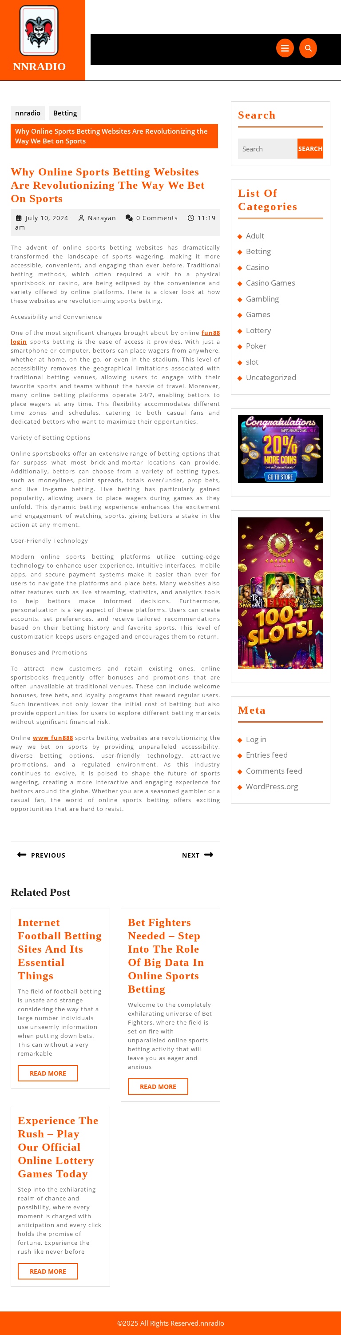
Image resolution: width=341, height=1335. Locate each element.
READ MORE (54, 1075)
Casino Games (270, 283)
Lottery (258, 330)
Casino (257, 267)
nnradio (39, 66)
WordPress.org (272, 786)
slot (252, 362)
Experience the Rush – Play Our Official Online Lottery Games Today (58, 1147)
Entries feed (267, 755)
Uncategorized (271, 377)
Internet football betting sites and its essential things (60, 948)
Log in (256, 739)
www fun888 (53, 738)
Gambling (262, 299)
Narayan (102, 218)
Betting (65, 112)
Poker (256, 346)
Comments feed (274, 771)
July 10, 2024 (47, 218)
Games (258, 314)
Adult (255, 235)
